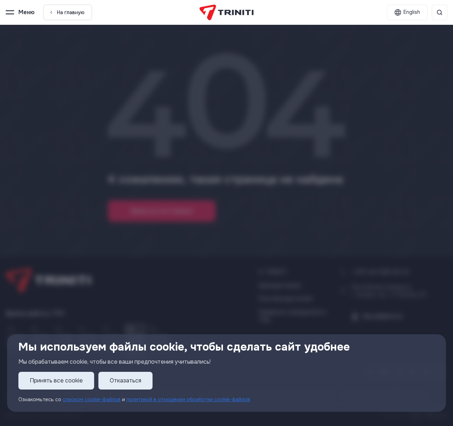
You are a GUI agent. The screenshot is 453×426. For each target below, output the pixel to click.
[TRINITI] (227, 12)
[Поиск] (439, 12)
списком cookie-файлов (92, 399)
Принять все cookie (56, 381)
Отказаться (125, 381)
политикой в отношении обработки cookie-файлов (188, 399)
